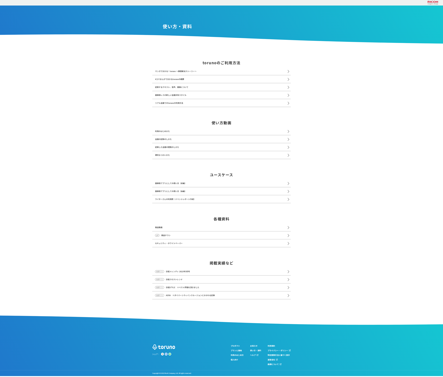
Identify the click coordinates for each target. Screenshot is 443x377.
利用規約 (271, 345)
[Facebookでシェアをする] (166, 354)
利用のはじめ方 (237, 355)
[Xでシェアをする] (162, 354)
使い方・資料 (255, 350)
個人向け (234, 359)
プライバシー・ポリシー (278, 350)
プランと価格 (236, 350)
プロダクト (235, 345)
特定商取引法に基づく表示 (279, 355)
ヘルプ (253, 355)
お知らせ (253, 345)
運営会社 (271, 359)
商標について (273, 364)
